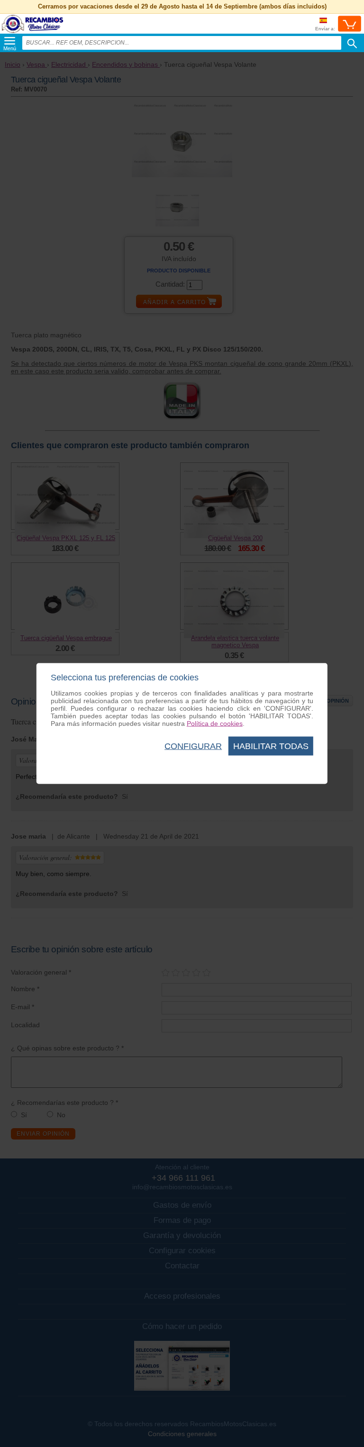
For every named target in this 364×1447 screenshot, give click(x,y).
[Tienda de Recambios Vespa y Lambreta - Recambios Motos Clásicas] (32, 33)
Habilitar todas (271, 746)
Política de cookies (215, 723)
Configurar (193, 746)
